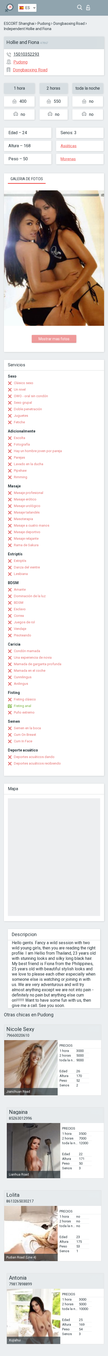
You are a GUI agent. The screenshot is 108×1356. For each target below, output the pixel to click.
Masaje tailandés (27, 512)
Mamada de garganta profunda (37, 664)
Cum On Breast (25, 735)
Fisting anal (22, 706)
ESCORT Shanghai (19, 23)
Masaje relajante (26, 538)
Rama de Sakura (26, 545)
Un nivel (20, 389)
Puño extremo (24, 712)
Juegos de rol (24, 622)
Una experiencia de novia (33, 657)
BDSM (18, 603)
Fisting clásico (25, 699)
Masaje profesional (28, 493)
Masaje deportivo (27, 532)
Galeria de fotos (26, 179)
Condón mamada (27, 651)
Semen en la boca (27, 728)
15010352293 (26, 54)
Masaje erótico (25, 499)
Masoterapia (23, 519)
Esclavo (20, 609)
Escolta (19, 438)
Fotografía (22, 444)
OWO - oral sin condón (31, 396)
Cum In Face (23, 741)
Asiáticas (69, 146)
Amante (20, 589)
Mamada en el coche (29, 671)
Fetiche (19, 422)
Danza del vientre (27, 567)
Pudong (43, 23)
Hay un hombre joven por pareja (38, 451)
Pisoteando (22, 635)
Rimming (20, 477)
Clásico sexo (23, 383)
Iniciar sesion (89, 6)
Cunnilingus (22, 677)
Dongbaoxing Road (69, 23)
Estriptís (20, 561)
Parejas (19, 457)
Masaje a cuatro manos (31, 525)
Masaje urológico (27, 506)
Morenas (68, 159)
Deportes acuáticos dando (34, 757)
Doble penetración (28, 409)
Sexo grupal (23, 402)
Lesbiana (21, 574)
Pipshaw (20, 470)
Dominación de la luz (30, 596)
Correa (19, 616)
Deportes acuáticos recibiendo (37, 763)
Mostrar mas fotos (54, 339)
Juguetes (21, 416)
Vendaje (20, 629)
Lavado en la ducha (28, 464)
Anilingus (21, 684)
